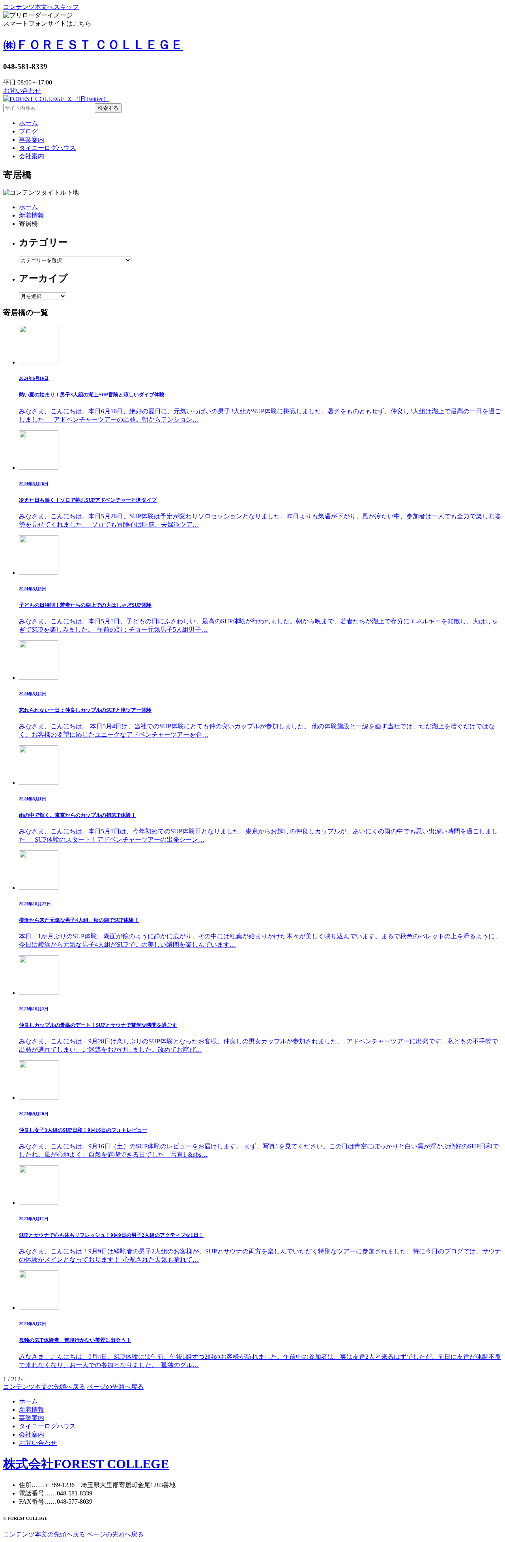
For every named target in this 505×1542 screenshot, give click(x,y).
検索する (108, 108)
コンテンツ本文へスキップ (41, 7)
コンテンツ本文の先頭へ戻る (44, 1386)
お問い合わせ (22, 90)
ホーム (28, 207)
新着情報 (31, 215)
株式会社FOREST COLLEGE (86, 1464)
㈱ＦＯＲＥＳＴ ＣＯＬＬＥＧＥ (93, 45)
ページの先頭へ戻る (115, 1386)
